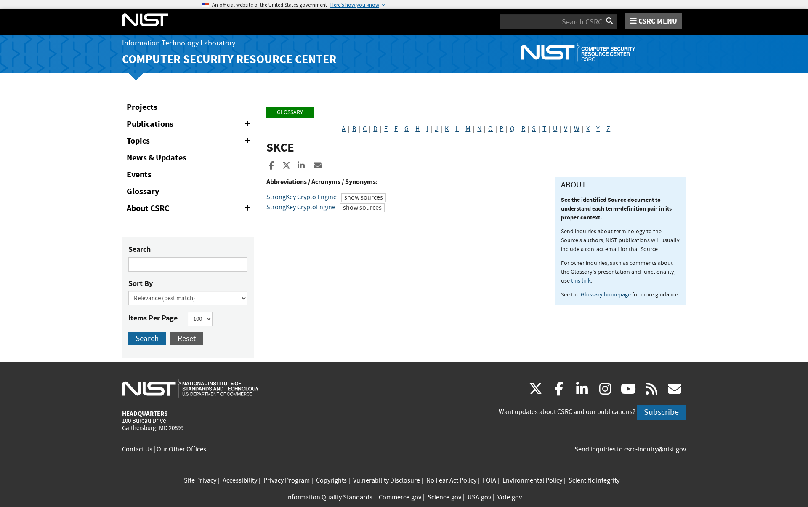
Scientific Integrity (594, 480)
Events (139, 174)
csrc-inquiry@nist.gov (655, 449)
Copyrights (331, 480)
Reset (187, 338)
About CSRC (190, 210)
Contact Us (137, 449)
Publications (190, 125)
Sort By (140, 283)
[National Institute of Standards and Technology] (190, 388)
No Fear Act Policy (451, 480)
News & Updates (156, 157)
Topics (190, 142)
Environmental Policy (532, 480)
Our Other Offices (181, 449)
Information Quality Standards (329, 497)
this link (581, 280)
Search (139, 249)
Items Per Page (153, 318)
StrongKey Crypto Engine (301, 197)
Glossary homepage (606, 294)
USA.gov (479, 497)
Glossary (143, 191)
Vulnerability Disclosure (386, 480)
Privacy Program (286, 480)
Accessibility (240, 480)
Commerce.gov (400, 497)
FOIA (489, 480)
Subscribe (661, 412)
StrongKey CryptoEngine (300, 207)
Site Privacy (200, 480)
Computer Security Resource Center (229, 59)
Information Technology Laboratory (178, 43)
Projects (142, 107)
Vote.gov (509, 497)
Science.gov (444, 497)
